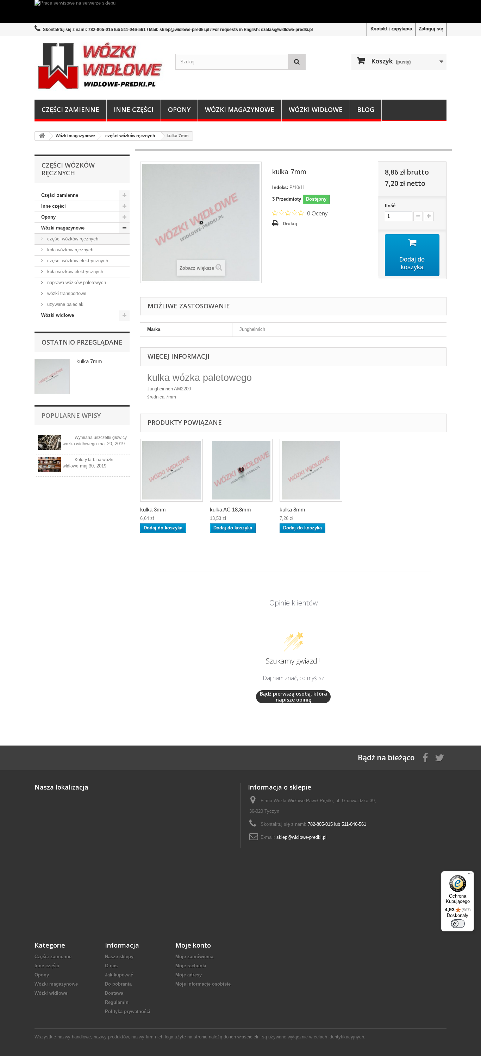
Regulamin (117, 1002)
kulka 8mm (292, 510)
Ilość (390, 205)
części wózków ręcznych (72, 238)
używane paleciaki (65, 304)
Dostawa (114, 993)
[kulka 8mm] (311, 470)
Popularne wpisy (71, 415)
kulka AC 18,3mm (230, 510)
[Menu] (470, 875)
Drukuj (290, 223)
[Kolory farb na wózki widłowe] (49, 464)
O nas (111, 965)
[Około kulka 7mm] (52, 376)
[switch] (458, 923)
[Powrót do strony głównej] (42, 136)
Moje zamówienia (194, 956)
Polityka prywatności (127, 1011)
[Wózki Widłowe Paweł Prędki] (100, 66)
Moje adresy (188, 975)
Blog (365, 109)
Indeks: (280, 187)
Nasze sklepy (119, 956)
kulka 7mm (89, 361)
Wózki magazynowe (239, 109)
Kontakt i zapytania (391, 28)
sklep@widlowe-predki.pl (301, 837)
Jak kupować (119, 975)
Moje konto (193, 945)
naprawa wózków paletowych (76, 282)
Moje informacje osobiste (203, 984)
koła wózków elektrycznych (74, 271)
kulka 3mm (153, 510)
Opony (179, 109)
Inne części (134, 109)
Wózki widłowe (316, 109)
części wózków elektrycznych (77, 260)
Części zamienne (70, 109)
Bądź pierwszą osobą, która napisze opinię (293, 696)
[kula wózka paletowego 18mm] (241, 470)
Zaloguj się (431, 28)
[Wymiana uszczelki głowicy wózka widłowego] (49, 442)
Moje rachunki (190, 965)
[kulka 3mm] (171, 470)
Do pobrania (118, 984)
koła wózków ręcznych (69, 249)
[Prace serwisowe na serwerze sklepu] (240, 11)
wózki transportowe (66, 293)
